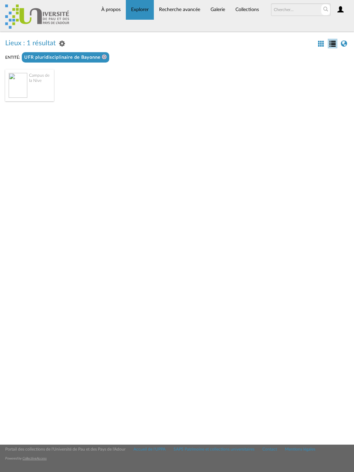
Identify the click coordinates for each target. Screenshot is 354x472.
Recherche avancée (179, 9)
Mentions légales (300, 449)
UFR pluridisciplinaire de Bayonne (63, 57)
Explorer (140, 9)
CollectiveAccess (34, 458)
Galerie (218, 9)
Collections (247, 9)
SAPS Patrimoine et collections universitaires (214, 449)
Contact (269, 449)
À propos (111, 9)
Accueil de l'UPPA (149, 449)
